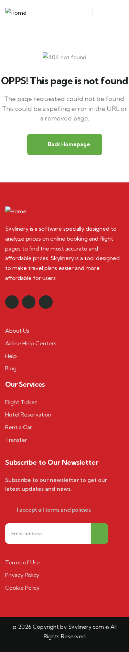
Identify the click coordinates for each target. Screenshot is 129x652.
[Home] (15, 13)
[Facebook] (12, 302)
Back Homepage (68, 144)
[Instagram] (28, 302)
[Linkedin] (45, 302)
